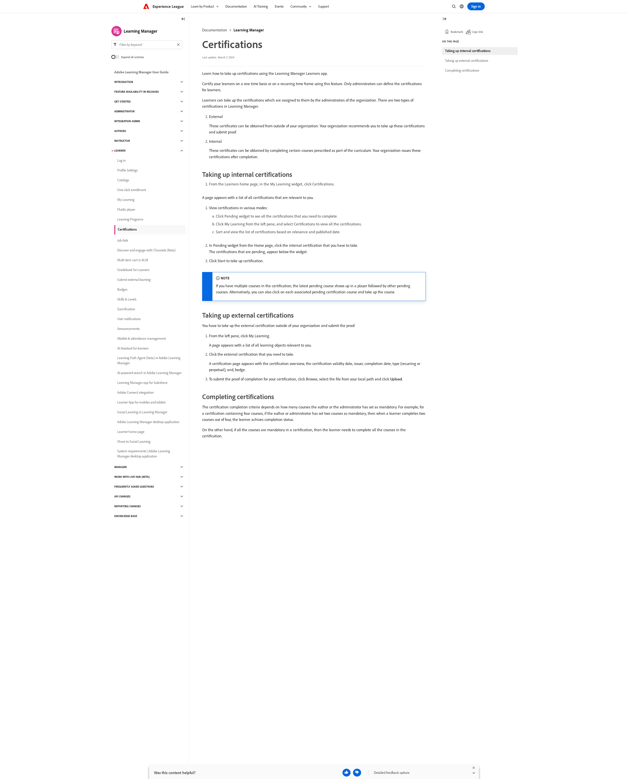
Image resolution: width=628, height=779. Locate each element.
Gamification (126, 309)
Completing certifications (462, 70)
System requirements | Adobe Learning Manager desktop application (143, 453)
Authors (120, 131)
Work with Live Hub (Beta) (132, 477)
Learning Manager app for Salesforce (142, 382)
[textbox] (146, 44)
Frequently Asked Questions (134, 486)
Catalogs (123, 180)
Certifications (127, 229)
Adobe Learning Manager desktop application (148, 422)
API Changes (122, 496)
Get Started (122, 101)
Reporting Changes (127, 506)
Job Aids (122, 240)
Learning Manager (249, 29)
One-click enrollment (131, 190)
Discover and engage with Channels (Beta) (146, 250)
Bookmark (457, 32)
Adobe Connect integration (135, 392)
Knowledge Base (125, 516)
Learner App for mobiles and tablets (141, 402)
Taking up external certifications (466, 60)
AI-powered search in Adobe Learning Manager (149, 373)
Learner (120, 150)
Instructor (122, 141)
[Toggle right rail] (444, 19)
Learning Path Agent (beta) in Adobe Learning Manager (148, 360)
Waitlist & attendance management (141, 338)
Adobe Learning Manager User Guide (141, 72)
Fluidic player (126, 209)
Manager (120, 467)
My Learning (125, 199)
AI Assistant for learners (132, 348)
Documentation (214, 29)
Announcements (128, 328)
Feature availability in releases (136, 91)
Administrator (124, 111)
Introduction (123, 82)
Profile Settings (127, 170)
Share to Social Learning (133, 441)
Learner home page (130, 431)
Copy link (477, 32)
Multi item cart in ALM (132, 260)
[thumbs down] (357, 773)
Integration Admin (127, 121)
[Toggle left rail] (183, 19)
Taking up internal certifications (468, 51)
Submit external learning (134, 279)
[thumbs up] (346, 773)
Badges (122, 289)
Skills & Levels (126, 299)
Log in (121, 160)
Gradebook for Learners (133, 270)
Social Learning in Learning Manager (142, 412)
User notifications (129, 319)
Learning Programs (130, 219)
